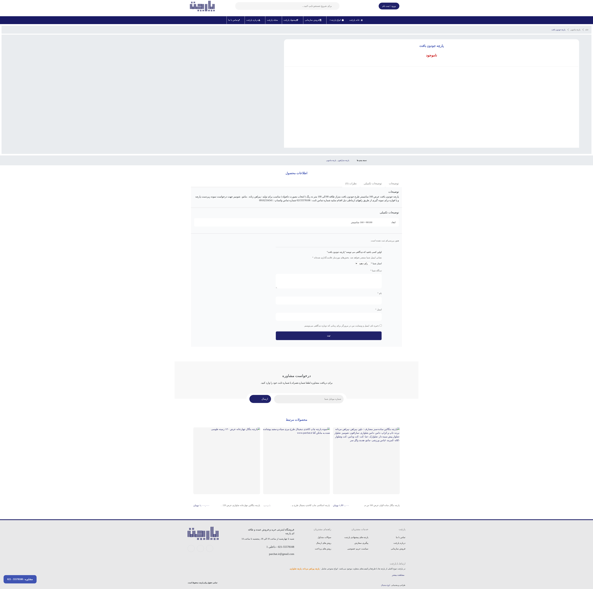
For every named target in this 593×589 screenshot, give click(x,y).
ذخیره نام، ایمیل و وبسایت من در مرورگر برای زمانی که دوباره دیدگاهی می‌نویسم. (341, 326)
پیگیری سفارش (361, 543)
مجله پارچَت (272, 20)
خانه (586, 30)
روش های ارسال (323, 543)
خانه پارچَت (354, 20)
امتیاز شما (376, 263)
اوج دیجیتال (385, 585)
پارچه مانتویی (575, 30)
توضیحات (394, 183)
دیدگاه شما (376, 270)
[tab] (394, 183)
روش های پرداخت (323, 549)
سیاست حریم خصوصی (357, 549)
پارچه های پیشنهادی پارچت (356, 537)
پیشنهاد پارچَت (290, 20)
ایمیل (378, 309)
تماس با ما (233, 20)
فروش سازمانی (312, 20)
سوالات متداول (324, 537)
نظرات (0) (351, 183)
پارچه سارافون (343, 160)
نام (379, 293)
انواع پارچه (336, 20)
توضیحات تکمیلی (373, 183)
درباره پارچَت (252, 20)
